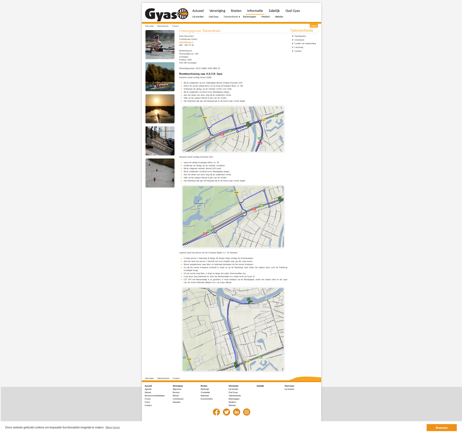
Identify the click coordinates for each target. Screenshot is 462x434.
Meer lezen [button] (113, 427)
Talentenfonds (163, 26)
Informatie (149, 26)
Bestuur (176, 392)
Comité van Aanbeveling (305, 43)
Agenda (148, 389)
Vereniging (217, 11)
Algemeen (177, 389)
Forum (148, 399)
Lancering (299, 47)
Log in (314, 26)
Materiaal (205, 396)
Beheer (176, 396)
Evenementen (207, 399)
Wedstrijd (205, 389)
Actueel (198, 11)
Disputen (176, 402)
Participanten (300, 36)
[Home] (167, 15)
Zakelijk (274, 11)
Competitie (205, 392)
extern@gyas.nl (186, 42)
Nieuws (148, 392)
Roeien (236, 11)
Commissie (299, 40)
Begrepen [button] (442, 427)
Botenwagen (249, 17)
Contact (175, 26)
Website (279, 17)
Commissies (178, 399)
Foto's (147, 402)
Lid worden (198, 17)
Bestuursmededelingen (155, 396)
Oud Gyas (213, 17)
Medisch (265, 17)
